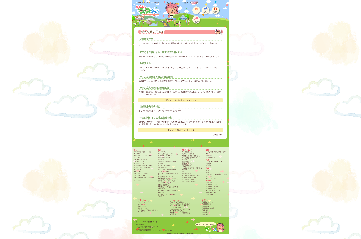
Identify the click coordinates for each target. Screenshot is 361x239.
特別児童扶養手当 (187, 164)
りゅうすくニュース (211, 184)
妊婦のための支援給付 (188, 154)
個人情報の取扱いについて (213, 190)
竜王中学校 (205, 214)
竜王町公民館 (206, 206)
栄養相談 (208, 166)
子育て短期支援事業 (139, 175)
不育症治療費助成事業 (188, 179)
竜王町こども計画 (211, 178)
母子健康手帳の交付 (187, 152)
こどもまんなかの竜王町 (141, 159)
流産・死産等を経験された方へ (190, 181)
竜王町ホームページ (207, 202)
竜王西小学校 (206, 212)
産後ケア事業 (137, 171)
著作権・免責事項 (211, 192)
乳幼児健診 (209, 155)
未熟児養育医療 (186, 166)
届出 (183, 171)
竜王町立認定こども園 (208, 208)
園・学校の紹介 (162, 152)
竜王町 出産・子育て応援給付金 (191, 156)
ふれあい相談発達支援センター (214, 162)
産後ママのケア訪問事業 (141, 173)
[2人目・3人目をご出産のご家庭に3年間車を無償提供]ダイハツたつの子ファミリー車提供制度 (180, 205)
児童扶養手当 (186, 162)
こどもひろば (141, 204)
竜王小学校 (205, 210)
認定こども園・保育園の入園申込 (167, 169)
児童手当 (184, 160)
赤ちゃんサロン (138, 169)
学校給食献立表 (162, 167)
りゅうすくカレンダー (212, 186)
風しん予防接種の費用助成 (189, 158)
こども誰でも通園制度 (164, 171)
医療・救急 (209, 182)
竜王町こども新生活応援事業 (142, 167)
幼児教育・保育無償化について (178, 202)
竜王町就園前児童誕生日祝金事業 (143, 165)
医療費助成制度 (186, 173)
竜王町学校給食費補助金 (165, 165)
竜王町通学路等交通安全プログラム (168, 179)
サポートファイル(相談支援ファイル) (216, 174)
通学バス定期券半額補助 (165, 183)
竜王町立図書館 (206, 204)
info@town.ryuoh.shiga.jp (145, 229)
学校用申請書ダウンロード (165, 177)
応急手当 (208, 172)
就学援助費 (161, 159)
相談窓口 (208, 164)
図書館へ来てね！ (143, 208)
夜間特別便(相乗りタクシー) (166, 185)
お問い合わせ (210, 194)
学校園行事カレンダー (164, 157)
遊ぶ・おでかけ (142, 206)
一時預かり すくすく (139, 161)
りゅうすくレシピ (139, 181)
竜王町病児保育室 (139, 163)
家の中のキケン (210, 170)
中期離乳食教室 (210, 157)
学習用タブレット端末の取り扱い (167, 181)
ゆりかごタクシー (211, 176)
